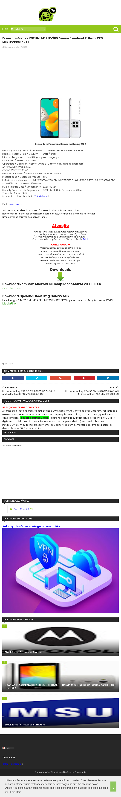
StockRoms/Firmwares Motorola (24, 652)
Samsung (9, 364)
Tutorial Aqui (41, 196)
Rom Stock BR (21, 509)
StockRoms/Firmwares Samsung (25, 724)
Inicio (5, 29)
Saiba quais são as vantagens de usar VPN (31, 526)
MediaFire (9, 303)
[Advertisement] (60, 73)
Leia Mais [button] (15, 792)
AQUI (85, 239)
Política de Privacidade (75, 772)
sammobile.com (15, 204)
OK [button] (113, 786)
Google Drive (11, 288)
